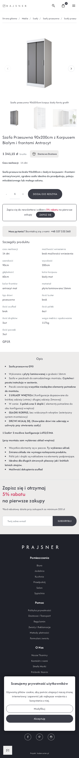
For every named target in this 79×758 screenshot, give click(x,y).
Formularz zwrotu (39, 638)
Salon (39, 587)
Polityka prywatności (39, 610)
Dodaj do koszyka (45, 194)
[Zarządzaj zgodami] (7, 750)
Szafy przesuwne (51, 18)
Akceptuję (39, 719)
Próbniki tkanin (39, 672)
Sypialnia (39, 593)
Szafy (35, 18)
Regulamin (40, 621)
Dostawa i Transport (39, 615)
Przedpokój (39, 582)
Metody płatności (39, 632)
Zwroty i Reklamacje (40, 627)
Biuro (40, 565)
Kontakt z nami (39, 661)
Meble (25, 18)
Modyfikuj (39, 709)
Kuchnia (39, 576)
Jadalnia (39, 571)
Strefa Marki (39, 666)
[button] (53, 5)
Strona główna (9, 18)
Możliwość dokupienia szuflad (26, 469)
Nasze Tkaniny (39, 655)
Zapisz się (45, 214)
